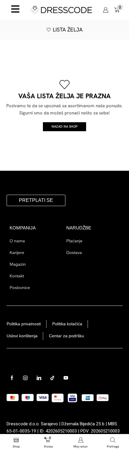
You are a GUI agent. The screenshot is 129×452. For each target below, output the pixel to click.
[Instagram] (25, 378)
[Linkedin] (39, 378)
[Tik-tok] (52, 378)
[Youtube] (66, 378)
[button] (118, 10)
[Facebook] (12, 378)
